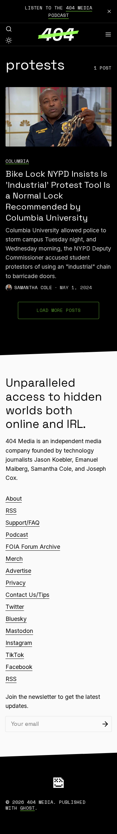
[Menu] (108, 34)
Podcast (17, 534)
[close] (109, 11)
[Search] (9, 29)
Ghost (27, 807)
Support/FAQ (23, 522)
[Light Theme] (9, 40)
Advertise (18, 570)
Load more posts (59, 310)
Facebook (19, 666)
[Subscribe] (105, 724)
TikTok (15, 654)
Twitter (15, 606)
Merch (14, 558)
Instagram (19, 642)
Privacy (16, 582)
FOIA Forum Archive (33, 546)
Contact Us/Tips (27, 594)
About (14, 498)
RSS (11, 510)
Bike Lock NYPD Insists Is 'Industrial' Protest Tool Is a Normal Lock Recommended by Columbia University (58, 195)
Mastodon (19, 630)
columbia (17, 161)
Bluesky (16, 618)
